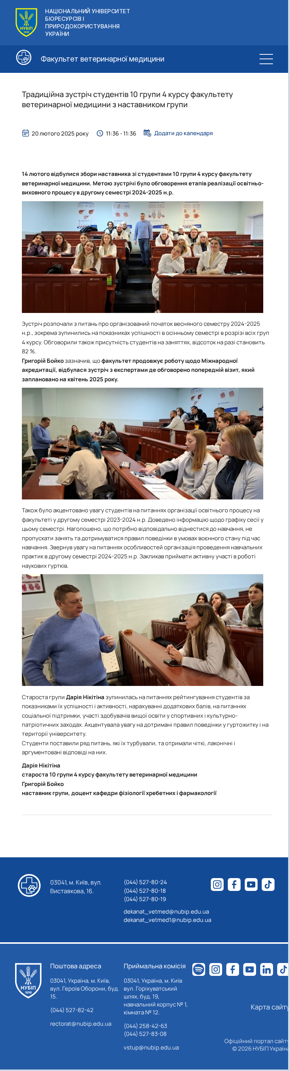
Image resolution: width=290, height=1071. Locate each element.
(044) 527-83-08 (145, 1034)
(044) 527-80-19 (145, 899)
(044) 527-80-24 (145, 882)
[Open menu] (266, 59)
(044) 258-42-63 (145, 1026)
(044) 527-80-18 (145, 891)
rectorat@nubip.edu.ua (80, 1024)
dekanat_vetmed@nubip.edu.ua (166, 911)
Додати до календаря (183, 133)
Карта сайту (270, 1006)
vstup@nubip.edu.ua (151, 1047)
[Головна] (28, 981)
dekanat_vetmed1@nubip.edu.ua (167, 920)
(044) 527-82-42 (72, 1010)
